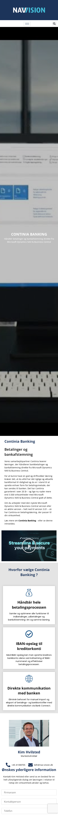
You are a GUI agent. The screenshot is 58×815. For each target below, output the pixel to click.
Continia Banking (27, 520)
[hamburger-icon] (27, 24)
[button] (54, 23)
